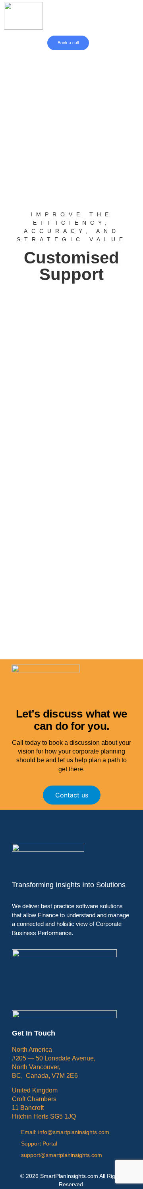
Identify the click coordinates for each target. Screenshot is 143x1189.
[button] (102, 43)
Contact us (71, 795)
